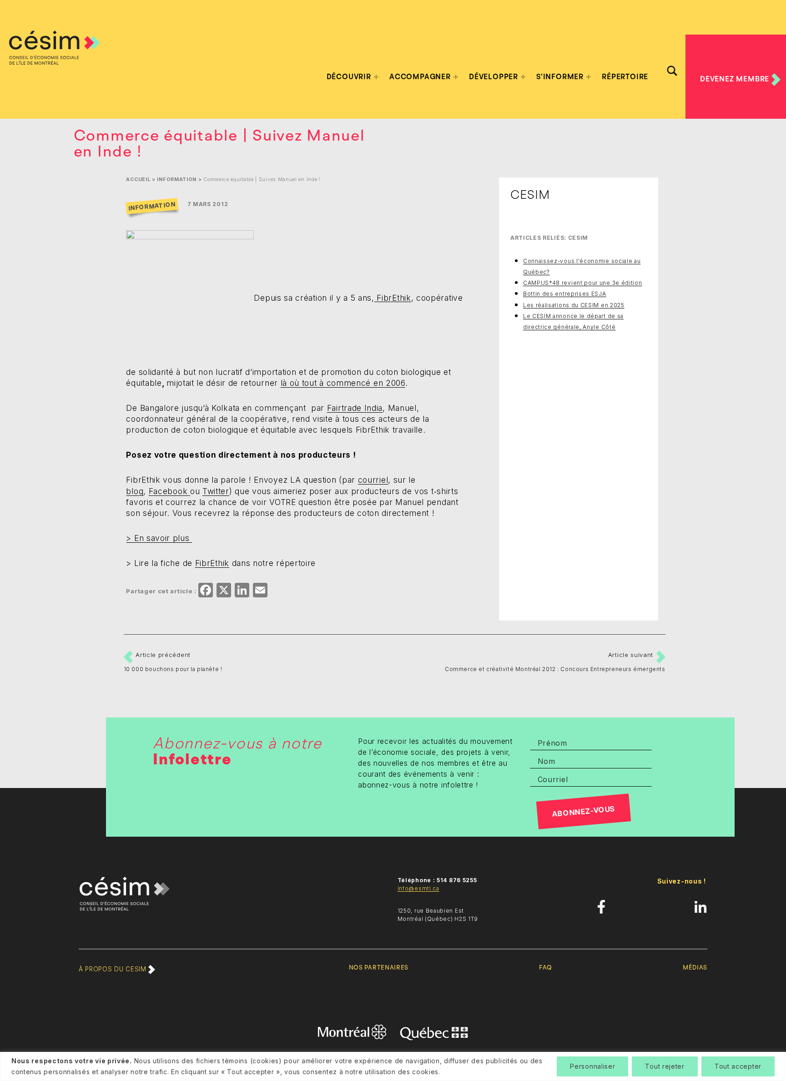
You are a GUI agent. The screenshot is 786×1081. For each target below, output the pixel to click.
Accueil (138, 179)
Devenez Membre (735, 79)
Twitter (215, 491)
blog (134, 491)
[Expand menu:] (376, 77)
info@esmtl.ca (418, 888)
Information (176, 179)
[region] (393, 1066)
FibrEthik (392, 297)
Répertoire (625, 77)
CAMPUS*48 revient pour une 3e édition (582, 282)
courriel (373, 480)
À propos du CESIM (113, 969)
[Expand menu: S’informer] (588, 77)
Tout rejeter (664, 1066)
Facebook (169, 491)
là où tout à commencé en (343, 383)
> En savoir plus (159, 538)
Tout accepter (738, 1066)
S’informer (560, 77)
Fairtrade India (355, 408)
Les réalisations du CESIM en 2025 (574, 305)
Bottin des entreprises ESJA (564, 293)
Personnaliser (592, 1066)
